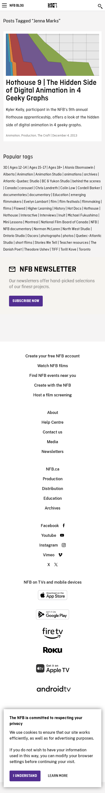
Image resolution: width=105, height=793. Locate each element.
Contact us (52, 432)
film (54, 201)
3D (5, 167)
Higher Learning (40, 208)
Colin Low (67, 188)
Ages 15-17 (37, 167)
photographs (50, 236)
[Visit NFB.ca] (60, 5)
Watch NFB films (52, 365)
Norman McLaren (47, 229)
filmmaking (91, 201)
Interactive (29, 215)
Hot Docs (74, 208)
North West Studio (76, 229)
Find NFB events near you (52, 375)
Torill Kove (68, 249)
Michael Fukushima (83, 215)
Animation (25, 174)
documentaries (15, 195)
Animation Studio (48, 174)
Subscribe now (25, 301)
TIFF (55, 249)
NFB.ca (52, 469)
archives (90, 174)
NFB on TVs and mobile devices (53, 582)
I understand (25, 776)
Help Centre (52, 422)
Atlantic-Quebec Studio (21, 181)
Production (53, 479)
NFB (94, 222)
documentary (39, 195)
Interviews (48, 215)
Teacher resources (74, 242)
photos (68, 236)
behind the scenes (86, 181)
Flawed (19, 208)
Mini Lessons (12, 222)
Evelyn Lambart (36, 201)
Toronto (85, 249)
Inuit (61, 215)
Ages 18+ (55, 167)
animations (73, 174)
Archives (52, 508)
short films (23, 242)
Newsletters (52, 451)
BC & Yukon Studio (56, 181)
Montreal (32, 222)
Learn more (58, 776)
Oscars (32, 236)
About (52, 412)
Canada (11, 188)
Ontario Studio (14, 236)
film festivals (69, 201)
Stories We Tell (46, 242)
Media (52, 442)
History (59, 208)
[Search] (100, 6)
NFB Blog (17, 5)
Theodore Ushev (36, 249)
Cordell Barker (89, 188)
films (7, 208)
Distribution (52, 488)
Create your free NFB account (52, 356)
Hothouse (91, 208)
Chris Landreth (46, 188)
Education (60, 195)
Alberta (9, 174)
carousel (26, 188)
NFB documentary (17, 229)
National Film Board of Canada (64, 222)
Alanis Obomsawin (79, 167)
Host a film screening (52, 395)
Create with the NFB (52, 385)
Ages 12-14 (18, 167)
